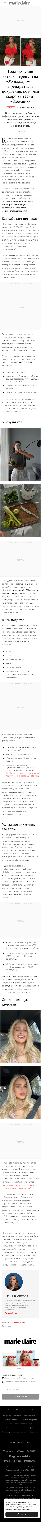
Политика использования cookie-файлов (20, 1428)
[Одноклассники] (24, 1409)
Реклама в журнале (29, 1420)
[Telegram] (31, 1409)
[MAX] (9, 1409)
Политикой (9, 1381)
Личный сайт (11, 1313)
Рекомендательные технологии (14, 1432)
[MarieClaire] (19, 3)
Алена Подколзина (19, 1322)
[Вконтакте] (16, 1409)
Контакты (17, 1416)
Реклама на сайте (10, 1420)
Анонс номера (29, 1416)
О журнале (7, 1416)
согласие (11, 1378)
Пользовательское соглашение (20, 1424)
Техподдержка (32, 1432)
